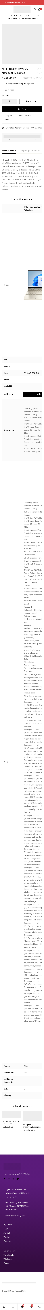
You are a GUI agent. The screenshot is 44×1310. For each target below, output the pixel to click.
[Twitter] (18, 1179)
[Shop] (13, 1307)
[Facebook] (9, 1179)
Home (6, 16)
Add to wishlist (39, 70)
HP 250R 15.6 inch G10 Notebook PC (10, 1122)
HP (38, 16)
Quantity (5, 95)
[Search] (35, 9)
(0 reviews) (37, 77)
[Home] (4, 1307)
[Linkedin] (5, 1179)
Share (7, 119)
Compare (8, 115)
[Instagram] (13, 1179)
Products (14, 16)
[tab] (9, 150)
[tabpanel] (22, 174)
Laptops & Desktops (27, 16)
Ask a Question (25, 115)
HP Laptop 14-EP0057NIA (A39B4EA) (32, 1125)
